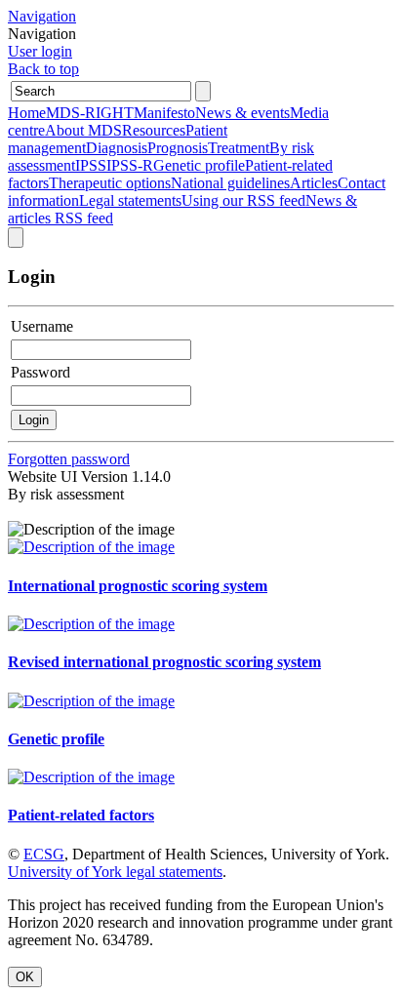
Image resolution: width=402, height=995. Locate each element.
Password (40, 372)
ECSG (43, 854)
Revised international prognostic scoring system (164, 662)
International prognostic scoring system (137, 585)
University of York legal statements (115, 871)
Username (42, 326)
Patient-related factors (81, 815)
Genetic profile (56, 739)
